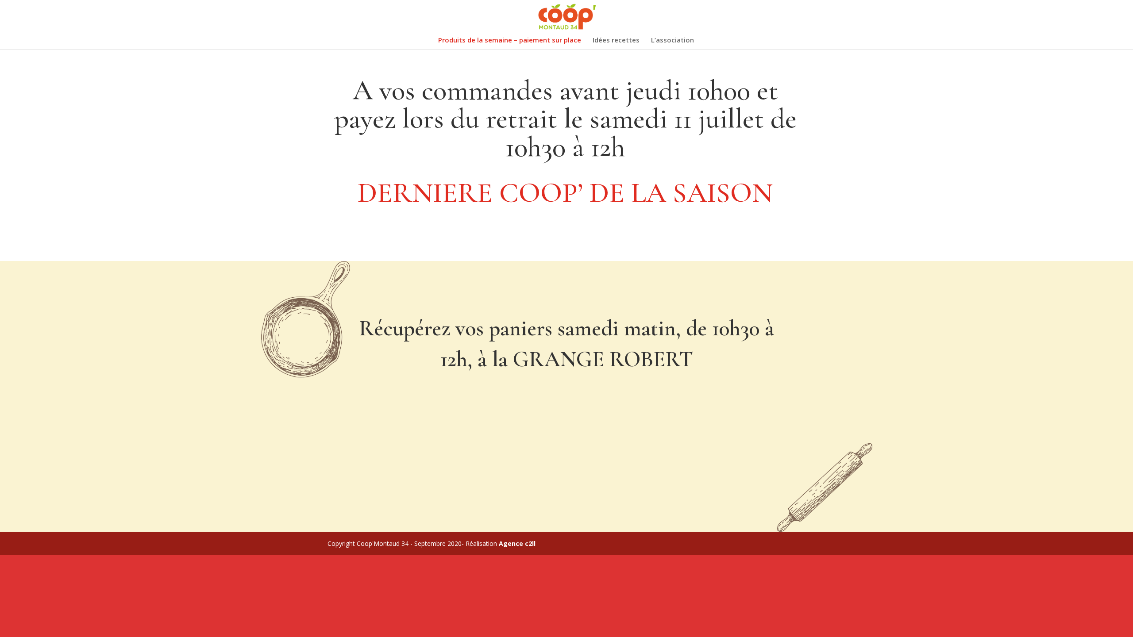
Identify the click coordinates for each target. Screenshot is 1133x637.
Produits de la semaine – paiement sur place (509, 40)
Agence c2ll (517, 543)
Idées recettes (616, 40)
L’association (672, 40)
